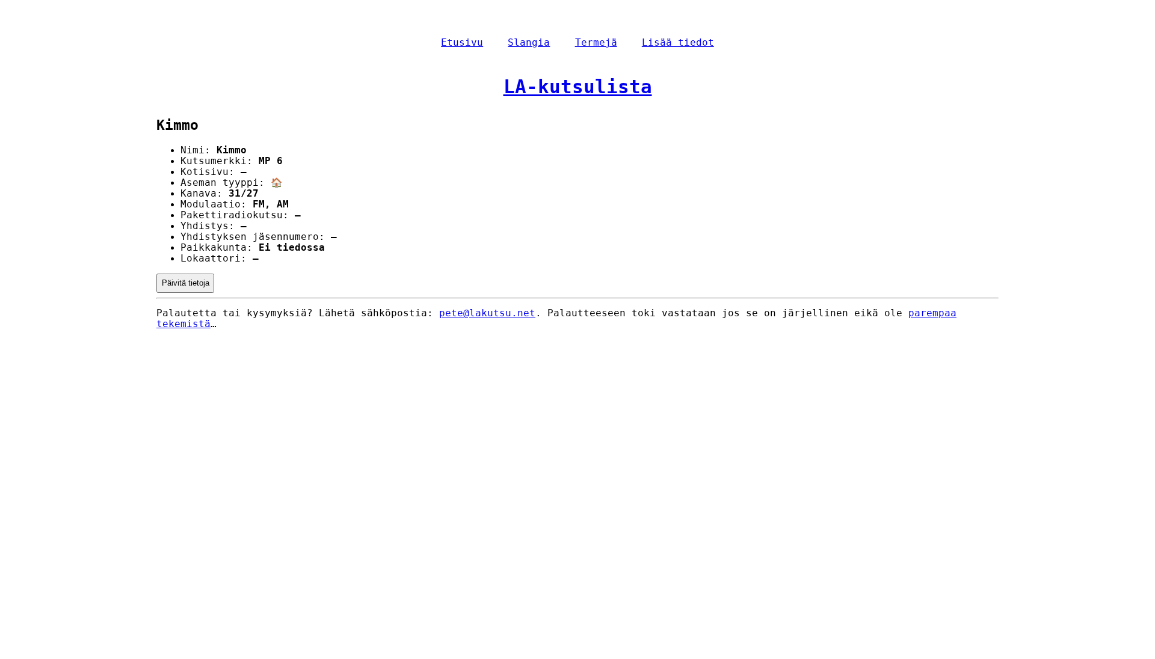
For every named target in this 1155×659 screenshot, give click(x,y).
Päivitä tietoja (185, 282)
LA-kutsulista (578, 86)
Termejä (596, 42)
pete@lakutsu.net (487, 313)
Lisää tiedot (678, 42)
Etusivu (462, 42)
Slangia (529, 42)
